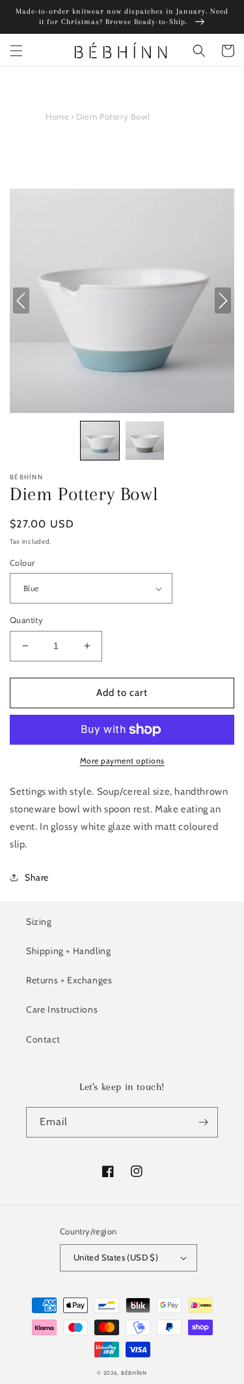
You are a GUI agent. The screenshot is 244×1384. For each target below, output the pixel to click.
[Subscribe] (203, 1122)
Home (57, 116)
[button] (16, 50)
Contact (43, 1039)
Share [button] (37, 877)
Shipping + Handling (68, 951)
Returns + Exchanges (69, 980)
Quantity (26, 620)
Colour (22, 562)
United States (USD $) (116, 1257)
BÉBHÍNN (134, 1373)
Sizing (39, 921)
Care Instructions (62, 1009)
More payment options (122, 760)
